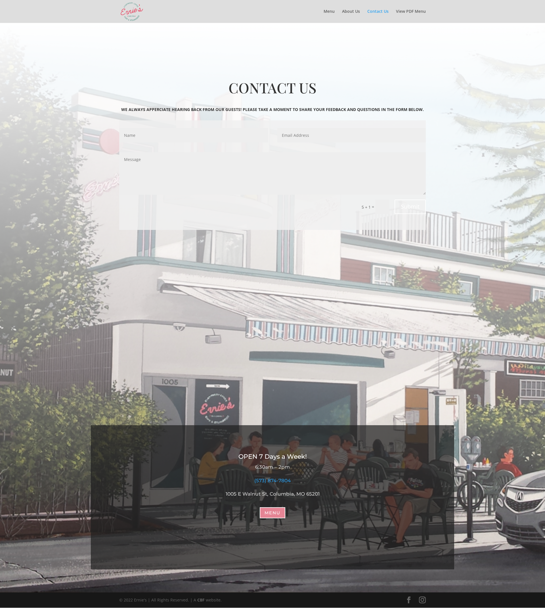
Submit (410, 206)
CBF (201, 600)
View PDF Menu (411, 11)
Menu (329, 11)
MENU (272, 512)
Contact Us (378, 11)
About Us (351, 11)
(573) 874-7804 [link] (272, 480)
